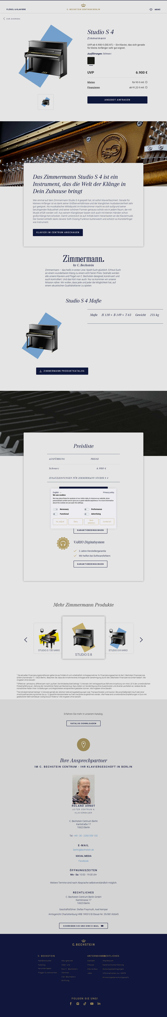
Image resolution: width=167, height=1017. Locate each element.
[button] (57, 492)
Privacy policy (108, 492)
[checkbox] (55, 509)
